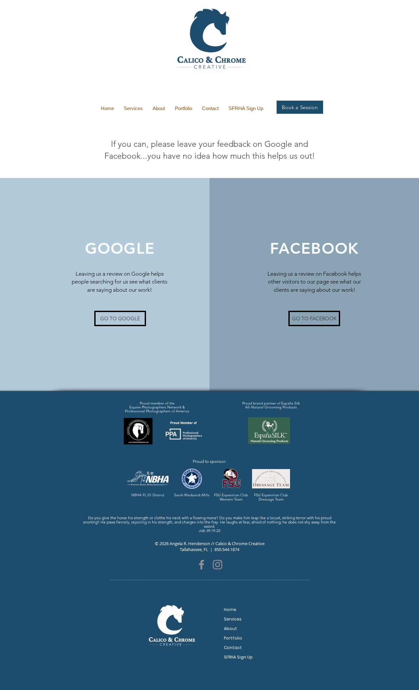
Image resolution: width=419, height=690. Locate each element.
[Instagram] (217, 564)
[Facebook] (201, 564)
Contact (233, 647)
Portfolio (233, 638)
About (230, 628)
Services (233, 619)
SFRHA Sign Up (238, 657)
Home (230, 609)
